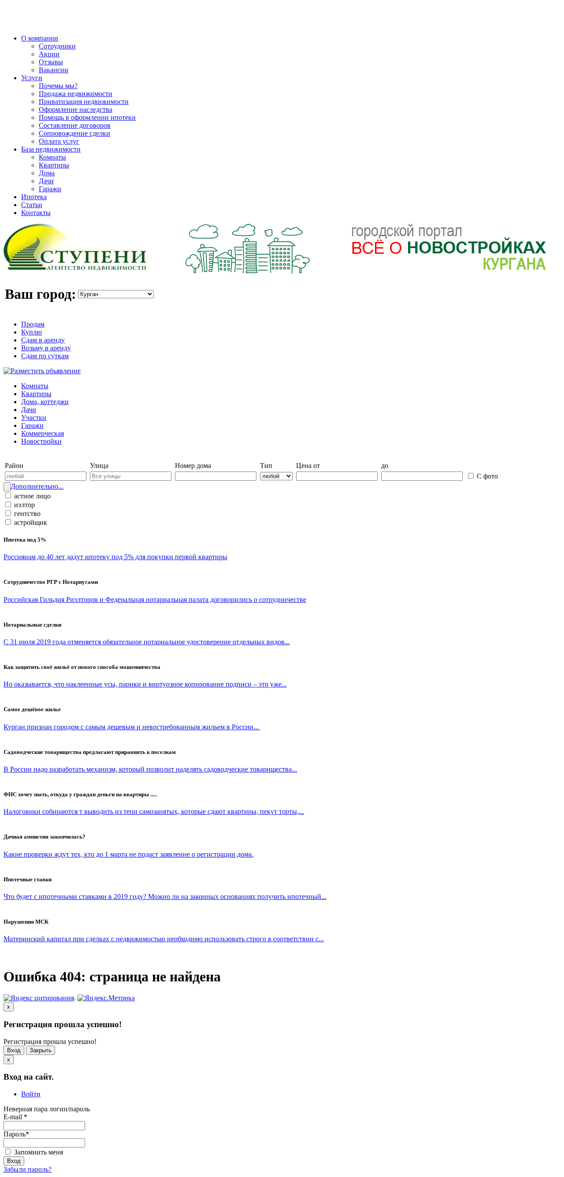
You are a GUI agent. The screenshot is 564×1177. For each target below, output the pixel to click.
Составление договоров (75, 125)
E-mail (15, 1117)
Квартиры (54, 165)
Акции (49, 54)
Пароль (16, 1134)
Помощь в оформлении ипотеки (87, 117)
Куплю (31, 332)
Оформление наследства (75, 109)
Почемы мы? (58, 85)
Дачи (46, 181)
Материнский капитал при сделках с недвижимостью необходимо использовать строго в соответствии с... (164, 939)
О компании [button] (39, 38)
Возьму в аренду (46, 348)
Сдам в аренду (43, 340)
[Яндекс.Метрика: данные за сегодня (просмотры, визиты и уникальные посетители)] (106, 998)
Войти (31, 1094)
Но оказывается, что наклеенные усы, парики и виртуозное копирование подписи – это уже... (145, 684)
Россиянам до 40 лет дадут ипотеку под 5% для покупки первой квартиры (115, 557)
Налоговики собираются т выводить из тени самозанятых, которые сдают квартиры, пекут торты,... (154, 811)
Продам (33, 324)
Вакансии (53, 70)
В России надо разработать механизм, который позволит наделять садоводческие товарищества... (150, 769)
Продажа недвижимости (75, 93)
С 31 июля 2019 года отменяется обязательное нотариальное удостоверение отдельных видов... (147, 642)
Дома (47, 173)
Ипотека (34, 196)
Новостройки (41, 441)
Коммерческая (42, 433)
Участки (33, 417)
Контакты (36, 212)
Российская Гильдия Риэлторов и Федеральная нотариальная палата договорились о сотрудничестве (155, 599)
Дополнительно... (37, 486)
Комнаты (52, 157)
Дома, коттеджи (45, 401)
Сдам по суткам (45, 356)
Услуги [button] (31, 78)
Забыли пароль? (28, 1169)
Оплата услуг (59, 141)
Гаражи (50, 189)
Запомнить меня (37, 1152)
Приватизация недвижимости (84, 101)
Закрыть (41, 1050)
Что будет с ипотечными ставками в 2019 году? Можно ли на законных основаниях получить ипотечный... (165, 896)
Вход (14, 1050)
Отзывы (51, 62)
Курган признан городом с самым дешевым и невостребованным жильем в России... (132, 727)
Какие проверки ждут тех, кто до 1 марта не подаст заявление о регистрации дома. (128, 854)
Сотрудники (57, 46)
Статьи (31, 204)
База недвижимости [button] (51, 149)
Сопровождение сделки (74, 133)
